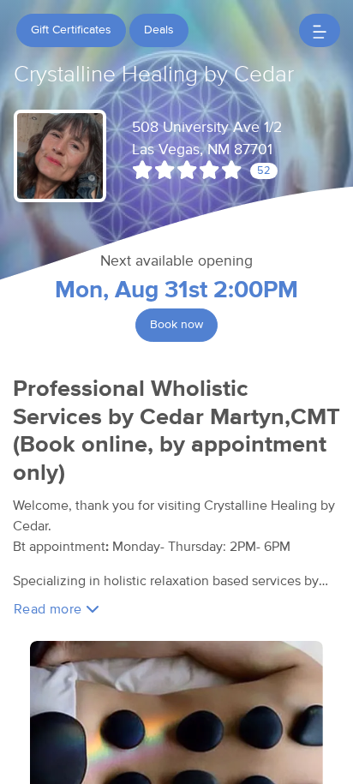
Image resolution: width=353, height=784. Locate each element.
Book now (176, 325)
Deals (159, 30)
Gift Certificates (71, 30)
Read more (50, 609)
